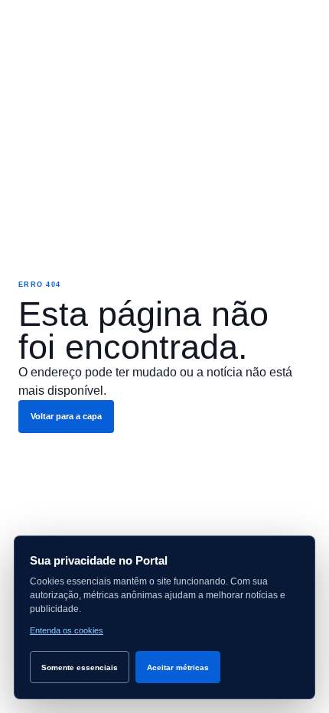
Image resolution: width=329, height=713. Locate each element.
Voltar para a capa (66, 416)
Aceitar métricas (178, 667)
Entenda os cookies (66, 630)
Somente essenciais (79, 667)
